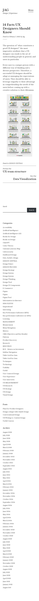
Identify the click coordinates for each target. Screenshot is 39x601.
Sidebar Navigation (10, 352)
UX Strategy (7, 389)
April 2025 (7, 481)
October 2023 (8, 536)
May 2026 (6, 441)
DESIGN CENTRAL (16, 163)
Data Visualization (24, 177)
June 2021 (6, 581)
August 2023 (7, 539)
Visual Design (8, 395)
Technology (7, 364)
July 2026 (6, 435)
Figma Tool (7, 297)
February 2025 (8, 487)
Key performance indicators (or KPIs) (17, 316)
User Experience (9, 377)
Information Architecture (12, 300)
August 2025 (7, 469)
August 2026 (7, 432)
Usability (6, 367)
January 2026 (8, 453)
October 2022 (8, 566)
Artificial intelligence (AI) (12, 233)
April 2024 (7, 517)
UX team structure (14, 170)
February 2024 (8, 524)
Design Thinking (9, 279)
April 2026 (7, 444)
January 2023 (8, 560)
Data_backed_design (10, 258)
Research (6, 343)
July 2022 (6, 572)
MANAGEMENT (9, 322)
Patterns (6, 337)
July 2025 (6, 472)
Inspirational (7, 307)
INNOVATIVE (8, 303)
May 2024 (6, 514)
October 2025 (8, 463)
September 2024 (9, 502)
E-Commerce (8, 288)
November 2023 (9, 533)
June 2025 (6, 475)
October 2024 (8, 499)
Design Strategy (8, 270)
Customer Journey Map (11, 249)
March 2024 (7, 520)
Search (5, 206)
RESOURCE (7, 346)
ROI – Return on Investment (13, 349)
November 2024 (9, 496)
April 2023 (7, 551)
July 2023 (6, 542)
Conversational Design (11, 415)
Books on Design (9, 239)
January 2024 (8, 527)
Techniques (7, 361)
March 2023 (7, 554)
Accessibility (7, 227)
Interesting (7, 310)
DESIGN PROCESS (10, 267)
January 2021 (7, 584)
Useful (5, 370)
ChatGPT (6, 243)
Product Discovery (10, 340)
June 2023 (6, 545)
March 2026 (7, 447)
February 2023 (8, 557)
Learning (6, 319)
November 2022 (9, 563)
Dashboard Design (9, 255)
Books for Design (9, 237)
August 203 (7, 587)
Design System (8, 273)
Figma (5, 291)
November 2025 (9, 460)
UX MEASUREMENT (10, 383)
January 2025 (8, 490)
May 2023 (6, 548)
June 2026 (6, 438)
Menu (30, 10)
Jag (23, 37)
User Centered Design (11, 374)
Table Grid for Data (10, 355)
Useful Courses (8, 421)
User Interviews (8, 380)
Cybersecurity (8, 252)
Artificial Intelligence (10, 230)
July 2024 (6, 508)
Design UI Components (11, 285)
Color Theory (8, 246)
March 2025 (7, 484)
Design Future (8, 264)
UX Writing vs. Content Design (14, 418)
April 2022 (7, 578)
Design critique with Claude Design (16, 412)
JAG (6, 10)
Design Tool (7, 282)
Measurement (8, 325)
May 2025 (6, 478)
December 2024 (8, 493)
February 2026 (8, 450)
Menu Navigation (9, 328)
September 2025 (9, 466)
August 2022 (7, 569)
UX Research (7, 386)
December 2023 (8, 530)
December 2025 (8, 457)
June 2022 (6, 575)
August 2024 (7, 505)
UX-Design (7, 392)
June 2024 (6, 511)
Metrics (5, 331)
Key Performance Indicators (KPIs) (16, 313)
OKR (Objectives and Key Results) (15, 334)
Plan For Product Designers (13, 409)
